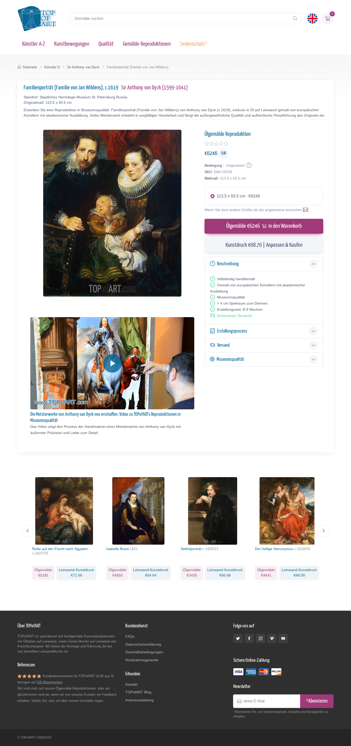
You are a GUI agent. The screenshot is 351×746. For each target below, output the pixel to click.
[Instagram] (260, 638)
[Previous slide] (27, 531)
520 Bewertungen (49, 682)
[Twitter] (238, 638)
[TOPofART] (36, 18)
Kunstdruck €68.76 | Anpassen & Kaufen (264, 245)
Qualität (106, 44)
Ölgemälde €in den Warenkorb (264, 226)
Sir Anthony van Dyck (83, 67)
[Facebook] (249, 638)
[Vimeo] (271, 638)
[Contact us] (306, 210)
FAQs (129, 636)
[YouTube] (283, 638)
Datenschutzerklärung (143, 644)
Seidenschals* (193, 44)
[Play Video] (112, 363)
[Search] (295, 18)
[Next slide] (323, 531)
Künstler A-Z (33, 44)
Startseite (30, 67)
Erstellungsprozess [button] (232, 331)
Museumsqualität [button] (230, 359)
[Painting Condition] (248, 165)
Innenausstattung (139, 700)
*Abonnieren (317, 701)
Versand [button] (223, 345)
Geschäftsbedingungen (144, 652)
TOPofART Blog (138, 692)
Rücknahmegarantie (141, 660)
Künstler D (52, 67)
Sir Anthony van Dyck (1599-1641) (154, 88)
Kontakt (131, 684)
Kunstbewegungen (71, 44)
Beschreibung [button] (228, 263)
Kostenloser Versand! (234, 316)
